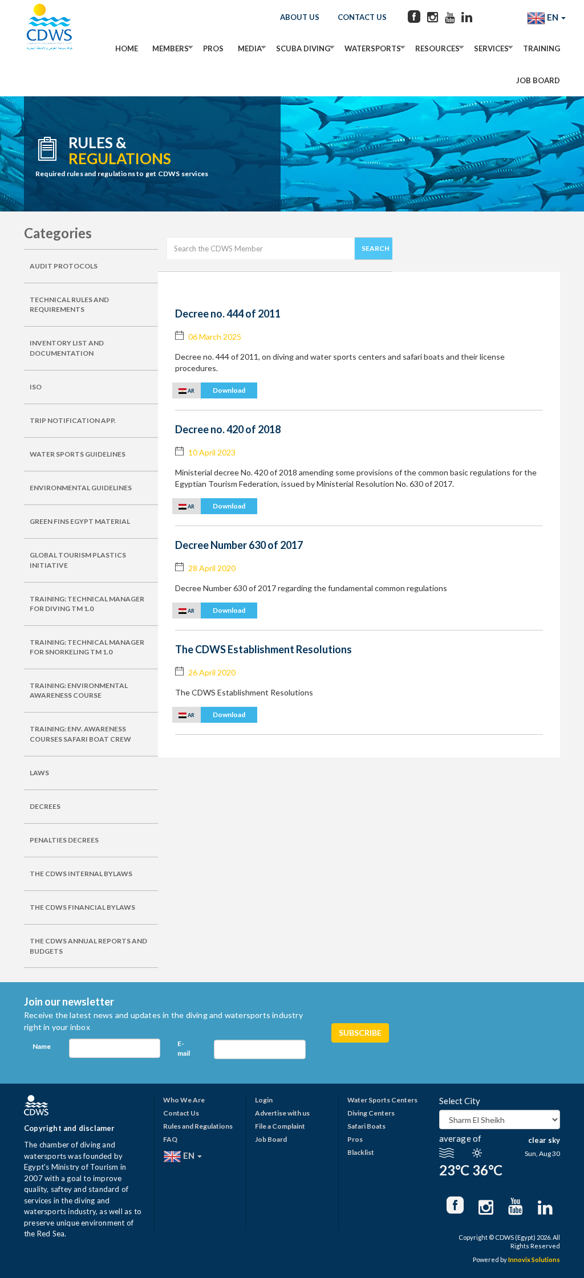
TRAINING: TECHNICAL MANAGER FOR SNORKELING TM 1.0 (87, 647)
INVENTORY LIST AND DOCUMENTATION (67, 348)
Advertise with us (282, 1113)
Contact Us (362, 17)
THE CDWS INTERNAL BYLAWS (81, 873)
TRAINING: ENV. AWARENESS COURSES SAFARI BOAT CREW (80, 734)
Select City (459, 1101)
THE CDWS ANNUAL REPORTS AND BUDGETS (88, 946)
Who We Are (184, 1100)
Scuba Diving (303, 48)
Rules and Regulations (198, 1126)
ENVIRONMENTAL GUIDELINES (81, 487)
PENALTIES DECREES (64, 840)
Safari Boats (366, 1126)
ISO (36, 386)
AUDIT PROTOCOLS (64, 266)
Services (491, 48)
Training (541, 48)
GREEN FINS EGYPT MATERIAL (80, 521)
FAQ (170, 1139)
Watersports (372, 48)
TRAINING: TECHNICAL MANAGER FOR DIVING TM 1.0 (87, 604)
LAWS (39, 772)
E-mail (183, 1048)
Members (170, 48)
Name (42, 1046)
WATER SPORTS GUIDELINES (77, 454)
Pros (213, 48)
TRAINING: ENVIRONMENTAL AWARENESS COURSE (79, 690)
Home (126, 48)
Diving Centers (371, 1113)
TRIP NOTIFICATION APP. (73, 420)
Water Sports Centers (382, 1100)
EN (552, 17)
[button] (214, 390)
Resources (437, 48)
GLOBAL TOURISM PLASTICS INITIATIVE (78, 560)
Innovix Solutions (534, 1259)
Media (250, 48)
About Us (299, 17)
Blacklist (360, 1152)
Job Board (538, 80)
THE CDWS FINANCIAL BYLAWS (82, 907)
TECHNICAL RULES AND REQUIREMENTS (69, 304)
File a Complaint (280, 1126)
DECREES (45, 806)
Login (264, 1100)
